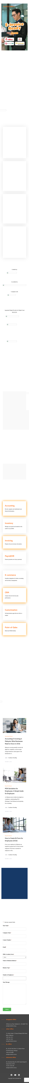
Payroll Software (8, 786)
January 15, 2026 (8, 761)
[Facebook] (11, 1075)
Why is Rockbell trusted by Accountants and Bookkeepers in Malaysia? (13, 680)
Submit (7, 1009)
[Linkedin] (19, 1075)
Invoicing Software (9, 736)
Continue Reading (12, 757)
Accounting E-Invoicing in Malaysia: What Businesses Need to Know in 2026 (14, 741)
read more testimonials (12, 386)
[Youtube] (15, 1075)
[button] (14, 665)
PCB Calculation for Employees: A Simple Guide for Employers (14, 791)
